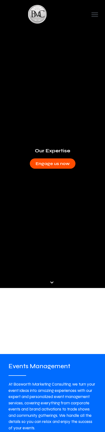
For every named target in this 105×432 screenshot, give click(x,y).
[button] (94, 14)
